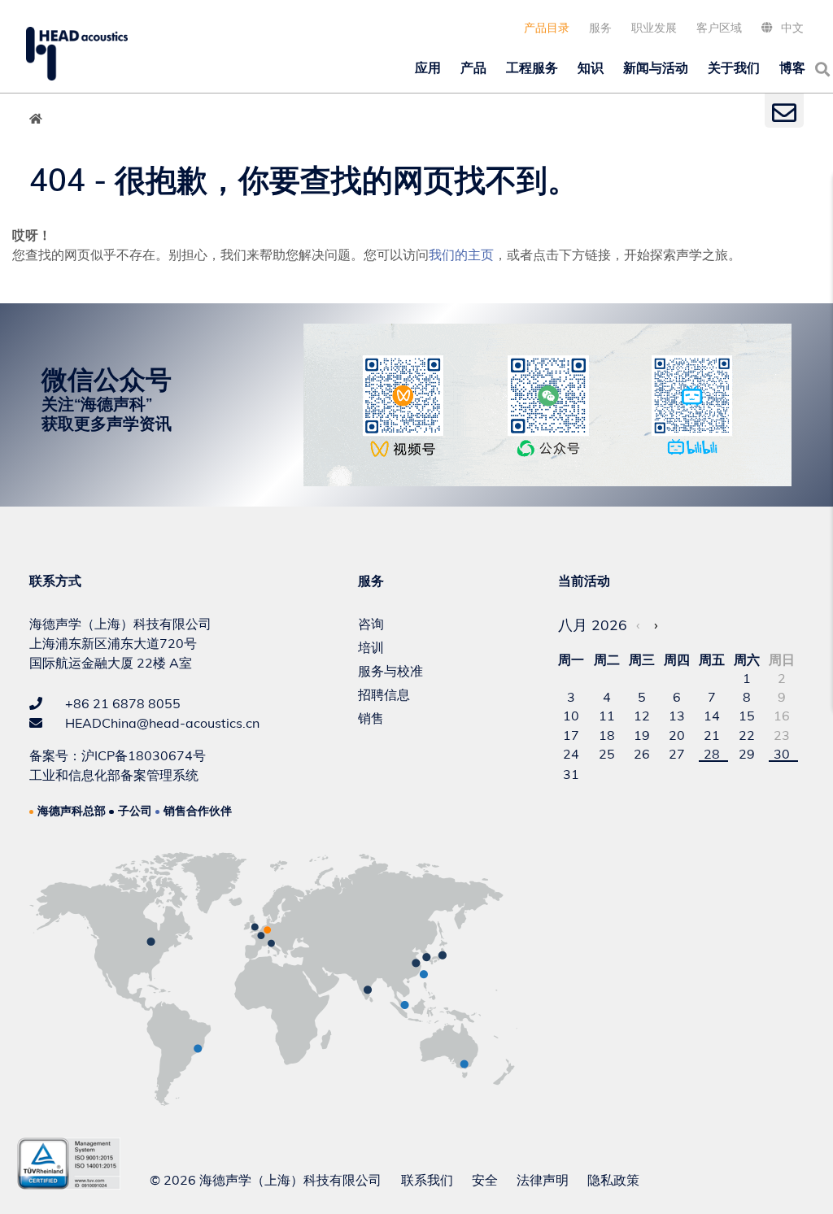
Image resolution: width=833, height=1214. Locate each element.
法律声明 (543, 1180)
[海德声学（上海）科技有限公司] (77, 53)
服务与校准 (390, 671)
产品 (473, 67)
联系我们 (427, 1180)
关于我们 (734, 67)
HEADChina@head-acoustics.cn (160, 723)
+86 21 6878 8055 (121, 703)
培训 (371, 647)
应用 (428, 67)
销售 (371, 718)
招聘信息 (384, 694)
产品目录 (546, 27)
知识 (591, 67)
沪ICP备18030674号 (143, 755)
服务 (600, 27)
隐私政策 (613, 1180)
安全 (485, 1180)
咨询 (371, 624)
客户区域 (719, 27)
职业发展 (654, 27)
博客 (792, 67)
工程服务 (532, 67)
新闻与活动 (655, 67)
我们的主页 (461, 254)
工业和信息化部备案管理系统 (113, 775)
